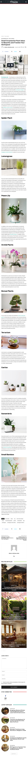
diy (14, 518)
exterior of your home (7, 107)
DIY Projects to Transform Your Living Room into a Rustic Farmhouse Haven (18, 748)
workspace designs (20, 89)
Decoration (7, 36)
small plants (19, 520)
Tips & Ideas (11, 38)
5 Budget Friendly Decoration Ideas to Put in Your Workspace (7, 538)
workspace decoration (11, 522)
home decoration (20, 518)
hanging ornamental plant (6, 152)
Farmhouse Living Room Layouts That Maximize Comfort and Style (18, 739)
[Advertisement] (14, 19)
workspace (4, 522)
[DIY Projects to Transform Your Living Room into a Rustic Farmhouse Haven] (5, 747)
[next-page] (4, 650)
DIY (7, 38)
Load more (13, 753)
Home (2, 36)
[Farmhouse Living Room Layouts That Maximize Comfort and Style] (5, 738)
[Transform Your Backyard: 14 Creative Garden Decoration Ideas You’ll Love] (14, 606)
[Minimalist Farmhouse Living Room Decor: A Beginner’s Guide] (14, 634)
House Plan (14, 585)
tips (24, 520)
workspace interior (20, 522)
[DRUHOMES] (14, 2)
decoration (7, 518)
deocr (12, 518)
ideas (3, 520)
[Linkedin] (14, 555)
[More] (19, 51)
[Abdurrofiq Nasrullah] (2, 47)
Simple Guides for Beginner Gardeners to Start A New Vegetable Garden (21, 538)
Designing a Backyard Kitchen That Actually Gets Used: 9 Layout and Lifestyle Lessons (14, 588)
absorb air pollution (7, 447)
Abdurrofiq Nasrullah (9, 47)
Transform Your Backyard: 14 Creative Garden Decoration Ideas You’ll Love (14, 617)
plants (15, 520)
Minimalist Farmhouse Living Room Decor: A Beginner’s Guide (14, 645)
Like (5, 695)
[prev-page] (2, 650)
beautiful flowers (13, 234)
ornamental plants (8, 520)
